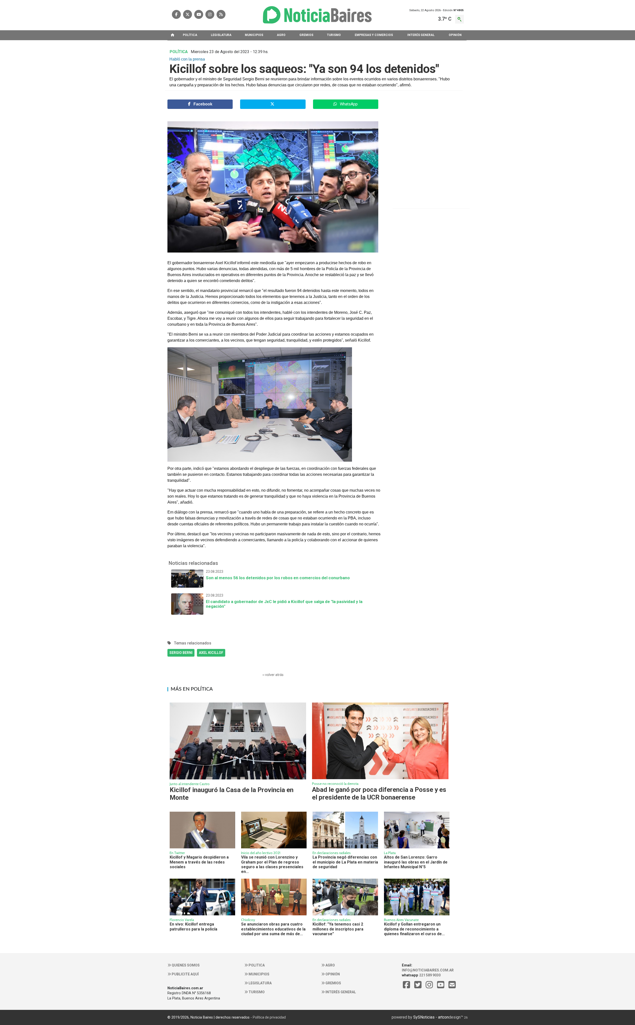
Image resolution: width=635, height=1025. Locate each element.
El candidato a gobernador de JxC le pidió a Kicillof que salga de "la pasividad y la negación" (284, 601)
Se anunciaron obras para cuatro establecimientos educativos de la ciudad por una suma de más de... (273, 929)
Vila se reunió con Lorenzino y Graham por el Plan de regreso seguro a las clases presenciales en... (272, 864)
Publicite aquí (185, 974)
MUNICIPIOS (254, 35)
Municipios (258, 974)
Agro (330, 965)
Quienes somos (185, 965)
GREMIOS (306, 35)
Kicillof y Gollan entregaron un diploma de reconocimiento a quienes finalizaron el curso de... (414, 929)
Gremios (333, 983)
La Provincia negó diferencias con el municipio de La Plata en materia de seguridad (345, 862)
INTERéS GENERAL (421, 35)
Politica (256, 965)
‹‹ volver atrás (273, 675)
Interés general (340, 992)
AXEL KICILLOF (211, 653)
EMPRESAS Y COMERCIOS (374, 35)
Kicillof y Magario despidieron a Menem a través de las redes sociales (199, 862)
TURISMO (334, 35)
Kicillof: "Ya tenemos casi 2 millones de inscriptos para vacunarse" (338, 929)
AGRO (281, 35)
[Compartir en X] (272, 104)
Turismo (256, 992)
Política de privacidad (269, 1017)
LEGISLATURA (221, 35)
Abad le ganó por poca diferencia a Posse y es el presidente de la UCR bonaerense (379, 793)
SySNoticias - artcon (431, 1017)
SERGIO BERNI (180, 653)
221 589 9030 (430, 975)
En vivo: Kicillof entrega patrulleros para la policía (193, 926)
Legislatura (260, 983)
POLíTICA (190, 35)
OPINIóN (455, 35)
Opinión (332, 974)
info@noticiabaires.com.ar (428, 970)
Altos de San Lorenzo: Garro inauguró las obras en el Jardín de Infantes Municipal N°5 (415, 862)
